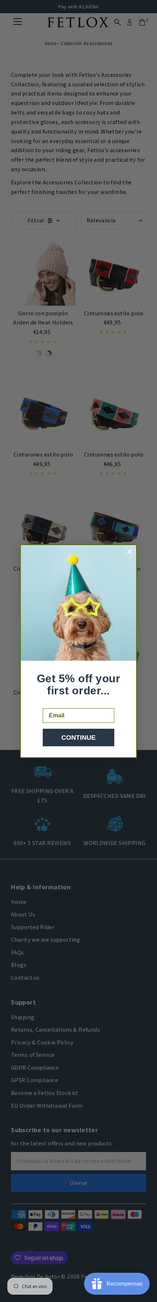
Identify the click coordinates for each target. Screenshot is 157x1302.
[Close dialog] (129, 552)
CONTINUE (78, 737)
